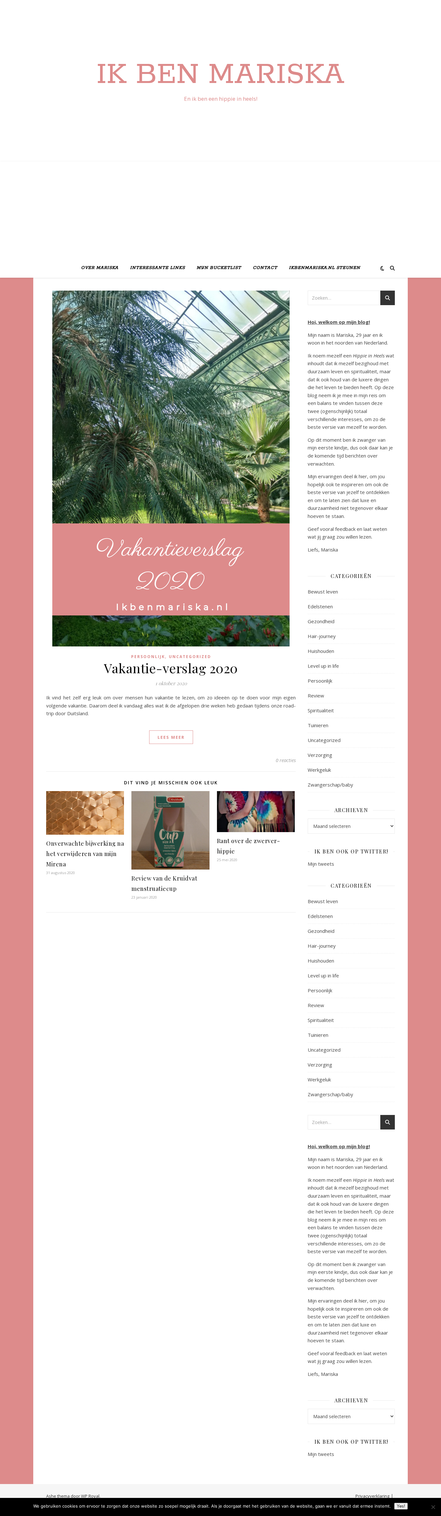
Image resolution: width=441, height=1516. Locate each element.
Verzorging (320, 755)
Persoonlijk (148, 656)
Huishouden (321, 651)
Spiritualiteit (321, 710)
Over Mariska (99, 268)
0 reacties (286, 760)
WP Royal (90, 1496)
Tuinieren (318, 725)
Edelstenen (320, 606)
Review (316, 695)
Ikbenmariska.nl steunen (324, 268)
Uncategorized (190, 656)
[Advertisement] (220, 210)
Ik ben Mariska (220, 75)
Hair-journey (322, 636)
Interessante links (157, 268)
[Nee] (433, 1507)
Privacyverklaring (372, 1496)
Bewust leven (323, 591)
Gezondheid (321, 621)
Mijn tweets (321, 864)
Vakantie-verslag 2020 (171, 667)
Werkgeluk (319, 770)
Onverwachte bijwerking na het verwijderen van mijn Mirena (85, 854)
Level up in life (323, 666)
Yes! (401, 1506)
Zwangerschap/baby (330, 784)
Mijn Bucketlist (219, 268)
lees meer (171, 737)
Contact (265, 268)
